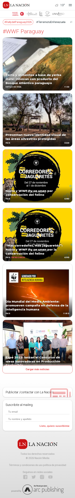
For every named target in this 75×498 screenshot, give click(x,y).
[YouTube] (50, 477)
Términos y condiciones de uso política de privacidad (37, 465)
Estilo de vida (13, 87)
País (8, 143)
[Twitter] (33, 477)
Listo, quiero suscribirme (54, 425)
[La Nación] (16, 5)
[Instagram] (42, 477)
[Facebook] (25, 477)
